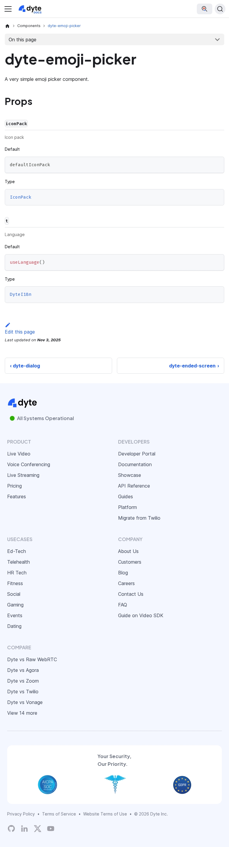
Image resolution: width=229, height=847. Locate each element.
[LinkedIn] (24, 828)
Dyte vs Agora (23, 670)
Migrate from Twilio (139, 518)
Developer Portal (136, 454)
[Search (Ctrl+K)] (220, 9)
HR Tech (17, 573)
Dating (14, 626)
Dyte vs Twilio (22, 691)
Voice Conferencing (28, 464)
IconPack (20, 197)
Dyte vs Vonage (25, 702)
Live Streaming (23, 475)
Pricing (14, 486)
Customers (129, 562)
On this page (22, 40)
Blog (123, 573)
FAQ (122, 605)
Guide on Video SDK (140, 615)
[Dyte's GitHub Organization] (11, 828)
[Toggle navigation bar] (8, 8)
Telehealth (18, 562)
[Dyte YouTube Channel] (51, 828)
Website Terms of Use (105, 813)
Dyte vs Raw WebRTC (32, 659)
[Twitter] (37, 828)
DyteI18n (20, 295)
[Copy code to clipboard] (217, 164)
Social (13, 594)
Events (14, 615)
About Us (128, 551)
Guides (125, 496)
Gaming (15, 605)
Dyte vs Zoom (23, 681)
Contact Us (130, 594)
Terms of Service (59, 813)
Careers (126, 583)
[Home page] (7, 26)
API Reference (134, 486)
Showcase (129, 475)
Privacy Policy (21, 813)
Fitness (15, 583)
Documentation (135, 464)
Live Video (18, 454)
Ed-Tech (16, 551)
